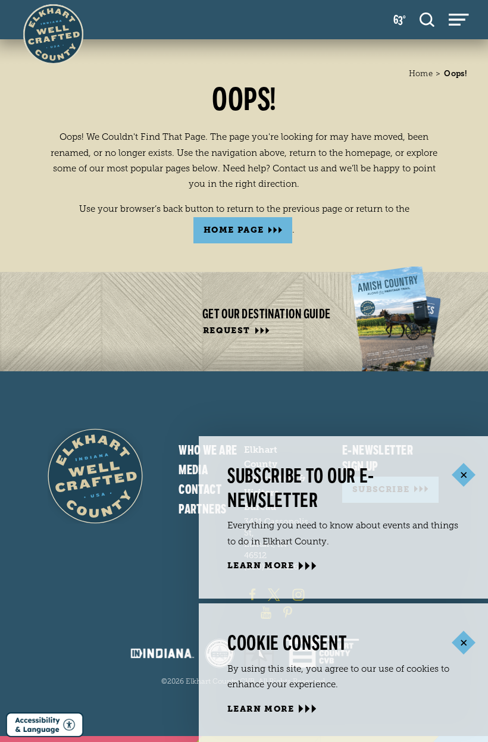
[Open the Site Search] (427, 19)
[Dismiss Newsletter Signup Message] (463, 475)
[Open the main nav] (459, 20)
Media (193, 470)
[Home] (95, 476)
